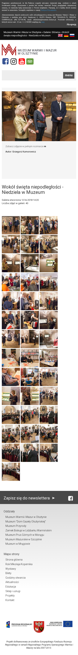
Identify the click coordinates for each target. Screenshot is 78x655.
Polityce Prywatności (48, 10)
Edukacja (10, 586)
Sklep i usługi (12, 591)
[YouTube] (21, 61)
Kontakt (9, 600)
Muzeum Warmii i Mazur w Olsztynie (22, 32)
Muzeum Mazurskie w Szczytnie (23, 539)
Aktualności (12, 582)
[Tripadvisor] (30, 61)
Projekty (10, 595)
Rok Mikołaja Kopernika (18, 564)
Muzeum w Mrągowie (17, 543)
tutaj (42, 22)
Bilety (8, 573)
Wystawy (10, 568)
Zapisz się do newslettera (27, 498)
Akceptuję (71, 24)
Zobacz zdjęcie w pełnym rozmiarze (24, 146)
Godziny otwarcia (15, 577)
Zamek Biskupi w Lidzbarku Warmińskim (28, 530)
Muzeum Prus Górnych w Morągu (24, 534)
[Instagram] (13, 61)
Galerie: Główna (51, 32)
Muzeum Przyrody (15, 525)
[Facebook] (5, 61)
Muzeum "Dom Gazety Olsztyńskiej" (25, 521)
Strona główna (13, 559)
